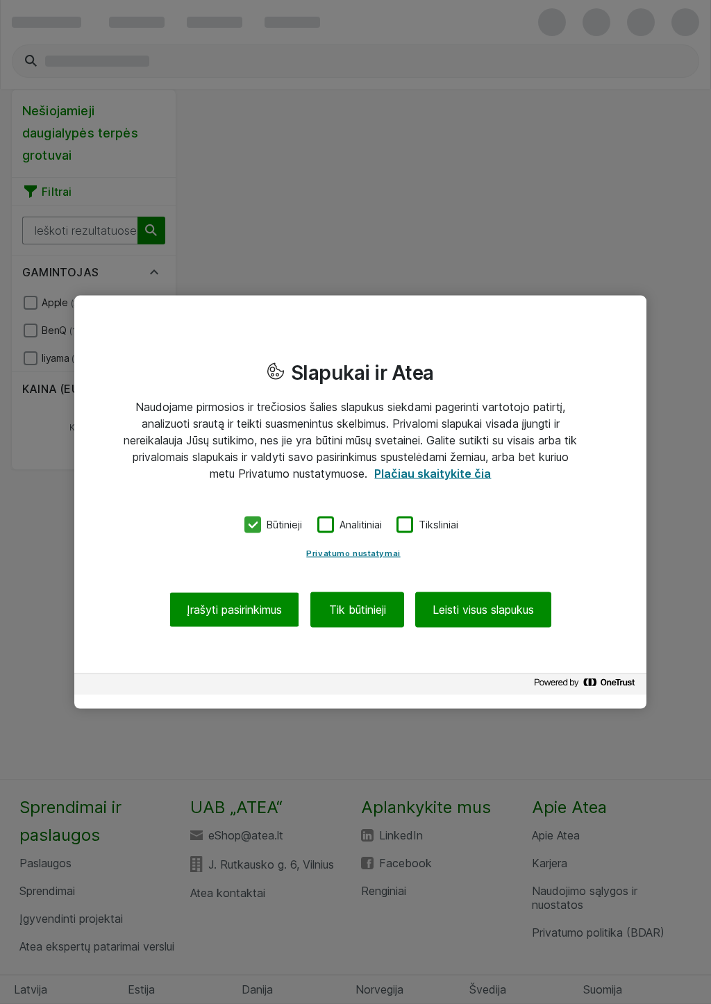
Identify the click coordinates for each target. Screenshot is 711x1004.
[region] (360, 502)
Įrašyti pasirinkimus (234, 609)
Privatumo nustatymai (353, 553)
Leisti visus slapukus (483, 609)
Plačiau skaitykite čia (432, 473)
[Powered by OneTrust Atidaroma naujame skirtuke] (586, 685)
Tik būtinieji (357, 609)
